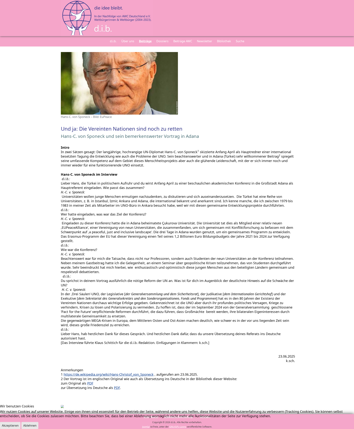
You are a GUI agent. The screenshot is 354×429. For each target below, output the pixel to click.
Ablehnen (30, 425)
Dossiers (162, 41)
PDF (90, 383)
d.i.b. (113, 41)
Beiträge (145, 41)
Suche (240, 41)
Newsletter (204, 41)
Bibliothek (224, 41)
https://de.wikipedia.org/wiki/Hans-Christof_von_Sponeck (109, 374)
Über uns (127, 41)
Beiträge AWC (182, 41)
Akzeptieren (10, 425)
